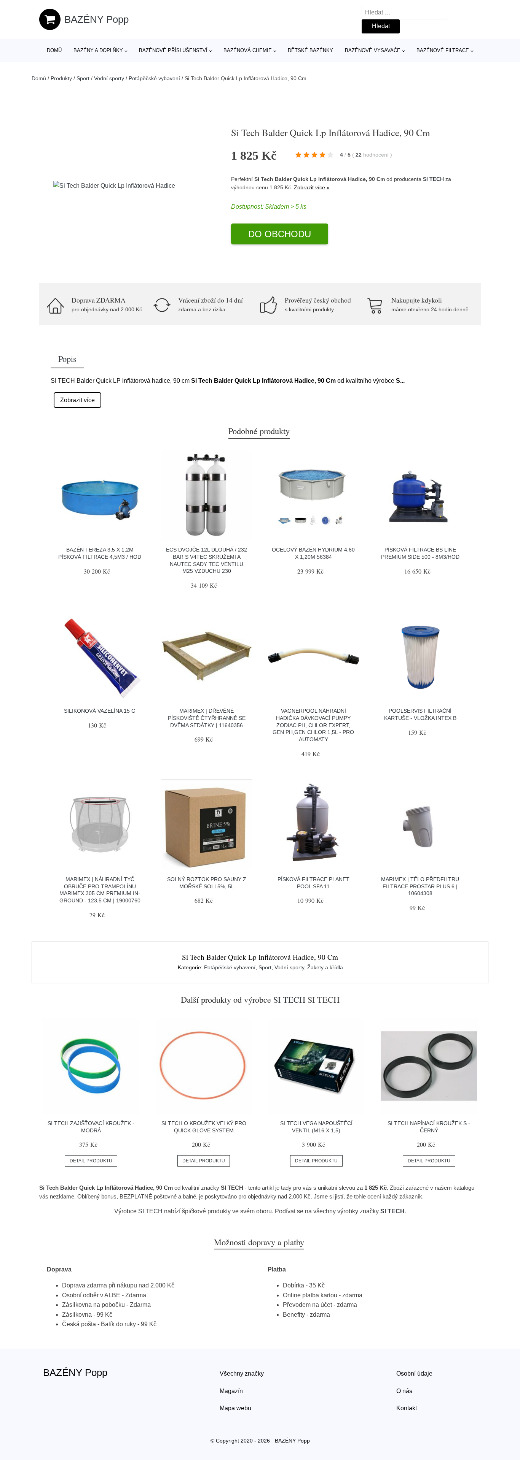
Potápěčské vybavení (154, 78)
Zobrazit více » (312, 187)
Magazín (231, 1391)
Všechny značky (242, 1373)
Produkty (61, 78)
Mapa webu (235, 1408)
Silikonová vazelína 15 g (100, 711)
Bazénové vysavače (372, 50)
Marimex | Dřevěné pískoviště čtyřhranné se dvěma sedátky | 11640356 (207, 718)
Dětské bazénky (310, 50)
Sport (83, 78)
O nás (404, 1391)
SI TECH (433, 179)
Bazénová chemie (247, 50)
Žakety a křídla (325, 967)
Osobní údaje (414, 1373)
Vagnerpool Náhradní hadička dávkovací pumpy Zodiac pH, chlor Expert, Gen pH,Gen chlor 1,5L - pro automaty (313, 725)
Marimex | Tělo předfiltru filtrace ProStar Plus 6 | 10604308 (420, 886)
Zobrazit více (77, 400)
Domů (54, 50)
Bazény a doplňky (98, 50)
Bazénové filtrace (442, 50)
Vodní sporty (109, 78)
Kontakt (406, 1408)
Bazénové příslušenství (173, 50)
